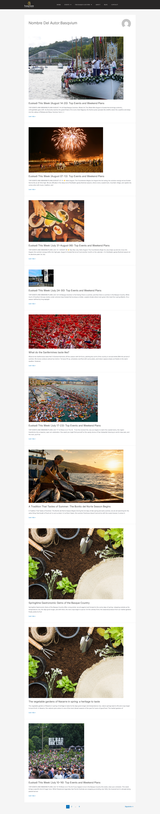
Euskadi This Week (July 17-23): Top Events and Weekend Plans (65, 425)
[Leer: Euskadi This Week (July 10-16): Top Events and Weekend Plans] (56, 751)
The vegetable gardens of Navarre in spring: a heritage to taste (64, 701)
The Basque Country (82, 4)
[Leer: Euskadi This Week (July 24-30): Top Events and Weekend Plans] (41, 278)
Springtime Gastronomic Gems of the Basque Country (59, 602)
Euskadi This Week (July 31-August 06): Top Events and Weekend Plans (69, 245)
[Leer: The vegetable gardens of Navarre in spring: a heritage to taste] (76, 662)
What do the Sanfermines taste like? (49, 352)
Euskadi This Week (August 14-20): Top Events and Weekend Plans (66, 103)
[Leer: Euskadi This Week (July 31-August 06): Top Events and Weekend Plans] (56, 221)
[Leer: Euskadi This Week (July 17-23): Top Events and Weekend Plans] (63, 399)
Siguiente (129, 806)
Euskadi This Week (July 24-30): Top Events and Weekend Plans (65, 290)
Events (66, 4)
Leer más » (32, 116)
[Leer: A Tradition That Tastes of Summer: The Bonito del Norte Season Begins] (76, 476)
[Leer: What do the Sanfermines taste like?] (65, 331)
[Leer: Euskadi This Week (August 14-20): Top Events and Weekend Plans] (76, 68)
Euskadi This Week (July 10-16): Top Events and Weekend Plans (64, 782)
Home (59, 4)
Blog (106, 4)
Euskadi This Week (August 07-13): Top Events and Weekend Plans (66, 176)
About (98, 4)
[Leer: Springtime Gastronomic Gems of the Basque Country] (76, 563)
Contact (114, 4)
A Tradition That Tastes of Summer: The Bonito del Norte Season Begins (70, 506)
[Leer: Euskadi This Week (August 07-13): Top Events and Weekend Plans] (66, 150)
